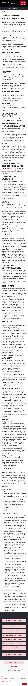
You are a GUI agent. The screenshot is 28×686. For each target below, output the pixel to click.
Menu (25, 12)
